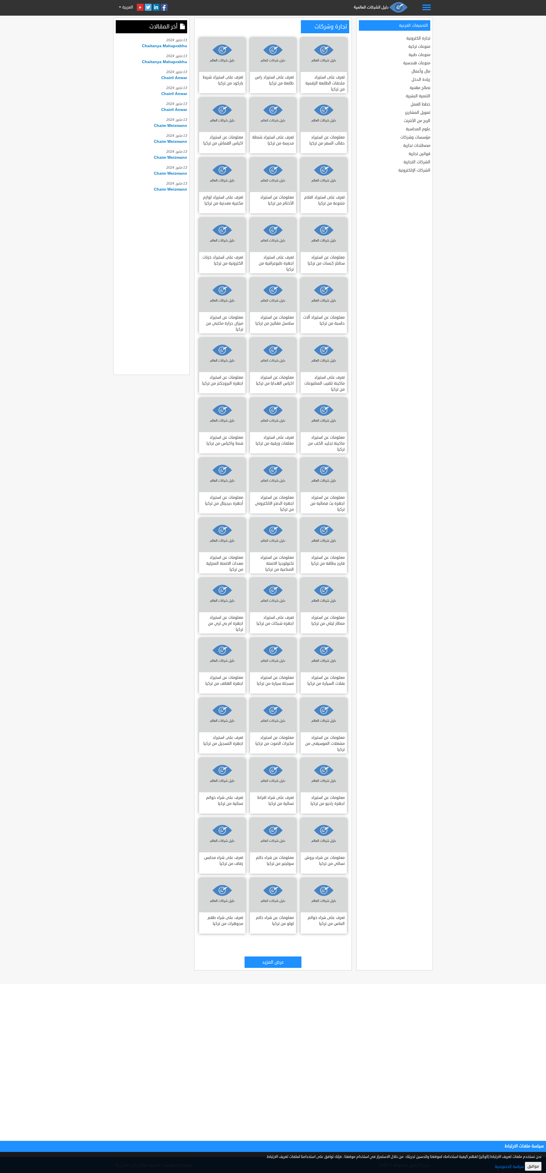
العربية (127, 7)
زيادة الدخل (420, 79)
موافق (533, 1166)
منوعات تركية (419, 46)
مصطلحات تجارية (416, 145)
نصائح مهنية (420, 87)
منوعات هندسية (416, 63)
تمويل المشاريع (417, 112)
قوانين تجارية (419, 153)
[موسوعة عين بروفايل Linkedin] (156, 7)
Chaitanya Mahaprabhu (164, 46)
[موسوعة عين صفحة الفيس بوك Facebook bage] (164, 7)
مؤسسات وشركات (415, 137)
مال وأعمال (420, 71)
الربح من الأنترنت (417, 120)
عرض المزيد (273, 962)
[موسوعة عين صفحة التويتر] (148, 7)
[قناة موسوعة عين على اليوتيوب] (140, 7)
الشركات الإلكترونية (414, 170)
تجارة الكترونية (418, 38)
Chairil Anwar (174, 78)
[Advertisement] (151, 282)
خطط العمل (420, 104)
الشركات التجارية (417, 162)
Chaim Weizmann (170, 125)
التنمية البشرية (418, 96)
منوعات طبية (419, 54)
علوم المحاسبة (418, 129)
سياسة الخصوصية (509, 1166)
